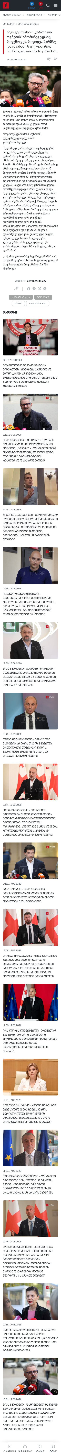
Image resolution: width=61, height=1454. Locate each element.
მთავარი (9, 24)
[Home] (6, 5)
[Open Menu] (55, 5)
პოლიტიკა (43, 297)
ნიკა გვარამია (37, 304)
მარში (18, 304)
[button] (13, 15)
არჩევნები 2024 (28, 24)
